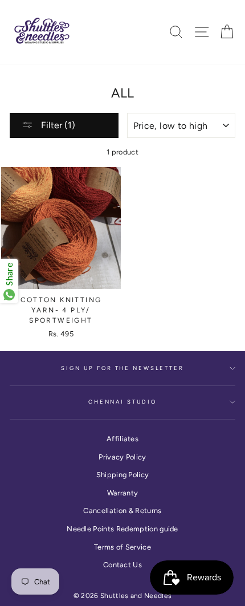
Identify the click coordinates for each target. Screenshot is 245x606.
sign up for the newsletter (122, 368)
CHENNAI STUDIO (122, 401)
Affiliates (122, 438)
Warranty (122, 493)
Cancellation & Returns (122, 510)
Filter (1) (57, 125)
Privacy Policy (122, 457)
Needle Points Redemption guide (122, 528)
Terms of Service (122, 547)
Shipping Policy (122, 474)
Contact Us (122, 564)
